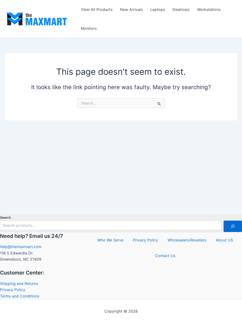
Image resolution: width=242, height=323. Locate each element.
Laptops (157, 9)
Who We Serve (110, 240)
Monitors (89, 28)
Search (5, 217)
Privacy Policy (12, 289)
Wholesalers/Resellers (187, 240)
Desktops (181, 9)
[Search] (233, 226)
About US (224, 240)
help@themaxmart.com (21, 246)
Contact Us (165, 255)
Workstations (208, 9)
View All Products (96, 9)
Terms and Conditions (19, 296)
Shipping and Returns (19, 283)
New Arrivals (131, 9)
